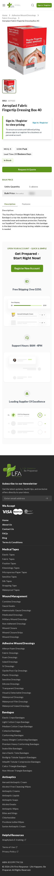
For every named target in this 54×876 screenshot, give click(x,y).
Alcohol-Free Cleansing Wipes (16, 786)
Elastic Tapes (8, 554)
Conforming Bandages (13, 735)
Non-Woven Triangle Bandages (17, 770)
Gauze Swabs (8, 606)
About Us (7, 524)
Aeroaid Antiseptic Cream (14, 782)
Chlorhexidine (8, 817)
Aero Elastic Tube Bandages (15, 753)
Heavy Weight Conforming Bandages (20, 739)
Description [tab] (9, 204)
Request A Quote (27, 169)
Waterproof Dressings (12, 697)
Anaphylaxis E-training (13, 840)
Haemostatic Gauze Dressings (16, 610)
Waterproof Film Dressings (15, 701)
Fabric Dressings (9, 18)
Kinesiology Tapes (11, 567)
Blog (4, 537)
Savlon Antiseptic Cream (13, 826)
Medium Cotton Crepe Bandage (17, 726)
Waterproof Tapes (11, 590)
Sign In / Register (44, 5)
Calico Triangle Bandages (14, 766)
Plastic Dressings (10, 675)
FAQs (5, 533)
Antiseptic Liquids (10, 795)
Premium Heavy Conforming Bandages (20, 744)
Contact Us (8, 529)
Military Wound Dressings (14, 619)
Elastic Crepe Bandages (13, 717)
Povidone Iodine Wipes (13, 822)
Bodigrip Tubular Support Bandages (19, 757)
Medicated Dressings (12, 614)
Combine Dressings (11, 601)
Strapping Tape (9, 585)
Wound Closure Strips (12, 632)
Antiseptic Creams (11, 791)
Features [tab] (26, 204)
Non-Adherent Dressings (14, 623)
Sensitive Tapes (9, 576)
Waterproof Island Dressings (15, 706)
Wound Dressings (10, 637)
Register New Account (27, 268)
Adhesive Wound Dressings (24, 15)
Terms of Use (8, 847)
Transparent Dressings (13, 688)
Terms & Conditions (12, 542)
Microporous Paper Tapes (14, 572)
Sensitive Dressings (11, 679)
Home (4, 15)
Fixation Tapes (9, 563)
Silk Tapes (7, 581)
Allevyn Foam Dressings (13, 648)
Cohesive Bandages (11, 730)
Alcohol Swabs (9, 804)
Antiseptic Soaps (10, 800)
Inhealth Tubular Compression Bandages (21, 761)
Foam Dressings (9, 657)
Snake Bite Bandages (12, 748)
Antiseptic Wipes (10, 808)
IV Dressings (8, 666)
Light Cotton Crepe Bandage (15, 722)
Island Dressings (10, 661)
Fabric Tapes (8, 559)
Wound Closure (9, 628)
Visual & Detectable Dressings (16, 692)
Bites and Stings (9, 813)
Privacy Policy (9, 851)
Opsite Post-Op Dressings (14, 670)
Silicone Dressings (10, 683)
